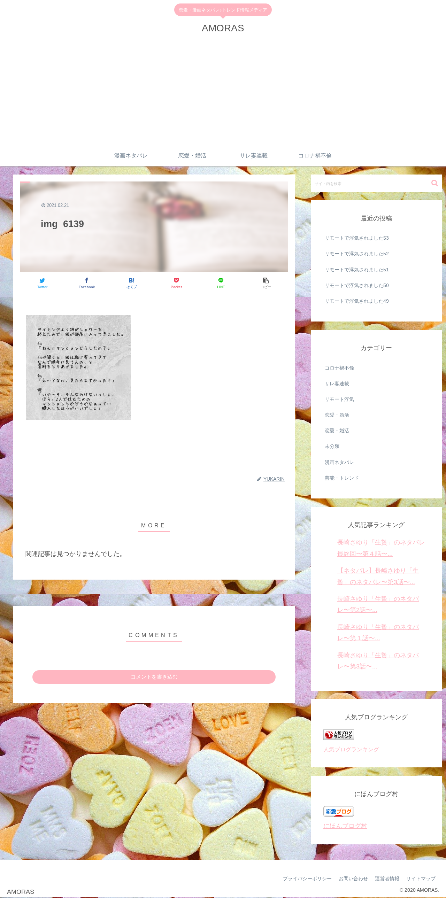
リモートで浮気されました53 (357, 238)
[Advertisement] (223, 93)
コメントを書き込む (154, 677)
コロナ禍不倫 (339, 368)
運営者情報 (387, 878)
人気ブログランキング (351, 749)
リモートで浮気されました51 (357, 269)
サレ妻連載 (337, 383)
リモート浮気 (339, 399)
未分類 (332, 446)
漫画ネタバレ (339, 462)
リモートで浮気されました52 (357, 253)
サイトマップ (421, 878)
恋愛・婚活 (337, 415)
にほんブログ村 (345, 825)
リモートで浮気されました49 (357, 301)
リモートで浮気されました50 (357, 285)
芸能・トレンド (342, 478)
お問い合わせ (353, 878)
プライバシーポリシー (307, 878)
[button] (435, 183)
